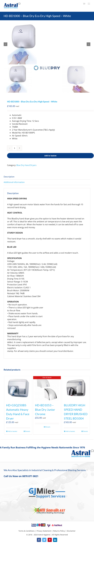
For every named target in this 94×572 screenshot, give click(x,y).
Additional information (14, 182)
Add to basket (50, 155)
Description (9, 176)
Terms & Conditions (26, 531)
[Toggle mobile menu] (89, 3)
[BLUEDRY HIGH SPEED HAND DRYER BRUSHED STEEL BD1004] (76, 388)
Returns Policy (59, 531)
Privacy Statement (44, 531)
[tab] (47, 177)
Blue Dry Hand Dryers (26, 165)
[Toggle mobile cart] (84, 3)
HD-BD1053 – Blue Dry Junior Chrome (45, 409)
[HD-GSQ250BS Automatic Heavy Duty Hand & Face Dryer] (18, 388)
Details (27, 431)
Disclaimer (71, 531)
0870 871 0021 (30, 476)
